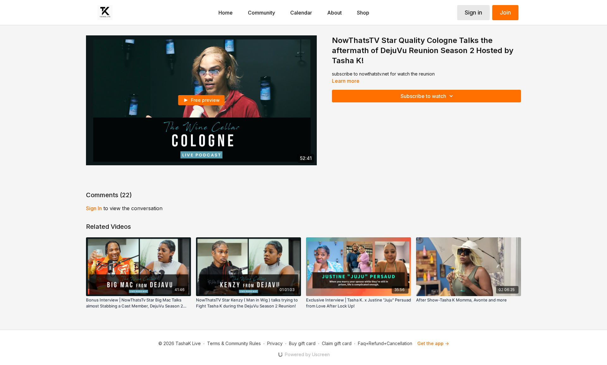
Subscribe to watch (423, 96)
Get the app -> (433, 343)
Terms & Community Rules (234, 343)
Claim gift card (337, 343)
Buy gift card (302, 343)
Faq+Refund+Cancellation (385, 343)
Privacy (275, 343)
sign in (94, 208)
